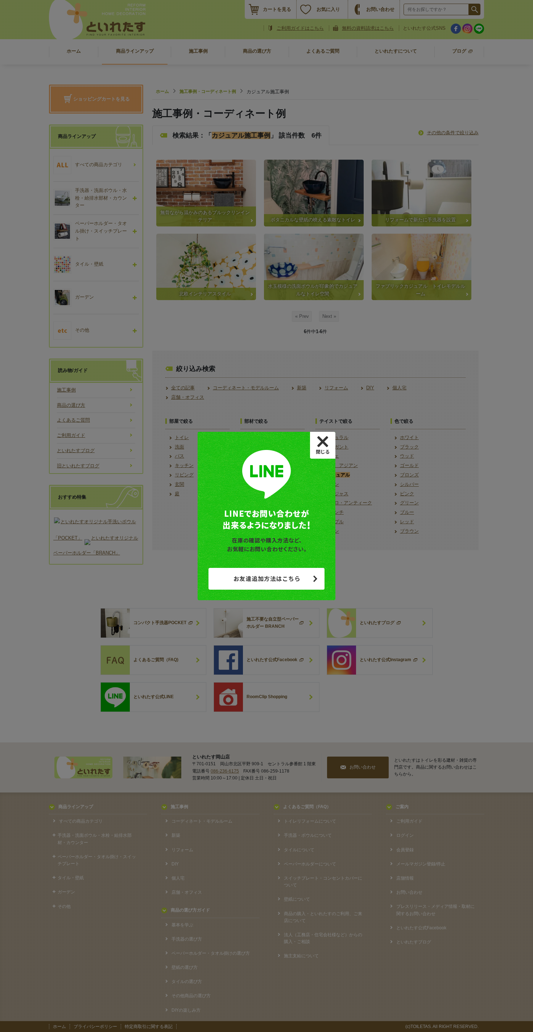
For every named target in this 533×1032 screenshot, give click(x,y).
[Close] (322, 445)
